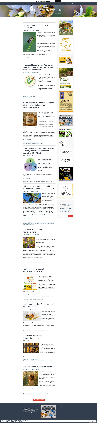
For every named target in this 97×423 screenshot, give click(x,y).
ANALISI (39, 3)
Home (25, 3)
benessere (38, 97)
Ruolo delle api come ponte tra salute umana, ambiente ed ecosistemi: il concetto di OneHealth (38, 150)
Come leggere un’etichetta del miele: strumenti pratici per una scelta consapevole (38, 105)
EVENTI (56, 3)
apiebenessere (31, 97)
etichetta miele (39, 143)
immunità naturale (51, 360)
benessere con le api (39, 394)
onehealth (51, 181)
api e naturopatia (31, 142)
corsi (50, 296)
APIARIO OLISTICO (44, 3)
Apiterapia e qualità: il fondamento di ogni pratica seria (39, 305)
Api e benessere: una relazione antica (38, 367)
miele (42, 142)
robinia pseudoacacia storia (42, 223)
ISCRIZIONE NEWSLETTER (62, 3)
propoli (38, 359)
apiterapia (30, 96)
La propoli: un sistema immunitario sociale (32, 336)
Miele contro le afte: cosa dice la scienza (66, 208)
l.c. (30, 30)
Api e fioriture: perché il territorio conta (33, 230)
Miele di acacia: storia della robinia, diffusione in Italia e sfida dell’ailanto (38, 187)
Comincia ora (58, 1)
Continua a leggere (27, 57)
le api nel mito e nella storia (45, 393)
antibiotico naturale (34, 360)
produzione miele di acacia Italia (33, 223)
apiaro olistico (36, 296)
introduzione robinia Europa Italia (45, 222)
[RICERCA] (72, 3)
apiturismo (38, 262)
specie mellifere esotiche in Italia (30, 224)
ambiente (25, 96)
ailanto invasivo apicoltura (28, 222)
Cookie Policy (61, 405)
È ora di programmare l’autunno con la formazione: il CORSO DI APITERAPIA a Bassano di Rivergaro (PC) (66, 205)
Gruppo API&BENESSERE (32, 3)
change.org (39, 207)
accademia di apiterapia (27, 360)
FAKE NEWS (51, 3)
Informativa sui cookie (20, 421)
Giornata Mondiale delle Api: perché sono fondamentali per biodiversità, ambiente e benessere (38, 67)
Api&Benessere (48, 10)
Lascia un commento (36, 30)
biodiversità (33, 96)
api (27, 96)
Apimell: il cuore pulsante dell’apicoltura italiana (34, 270)
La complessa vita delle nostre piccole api (36, 26)
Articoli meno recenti (39, 399)
